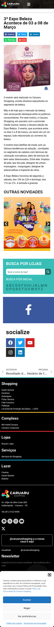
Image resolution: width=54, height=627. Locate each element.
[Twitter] (20, 342)
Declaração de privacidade (35, 623)
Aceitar (27, 599)
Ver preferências (27, 616)
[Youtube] (30, 342)
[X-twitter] (9, 521)
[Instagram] (15, 521)
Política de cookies (14, 623)
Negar (27, 608)
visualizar (6, 550)
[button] (49, 574)
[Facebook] (10, 342)
